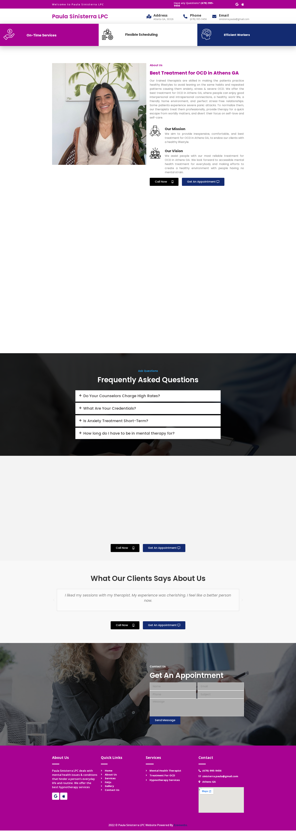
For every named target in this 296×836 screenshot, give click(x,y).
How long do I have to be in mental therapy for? (129, 433)
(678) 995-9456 (198, 19)
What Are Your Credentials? (109, 408)
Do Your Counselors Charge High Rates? (121, 396)
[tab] (148, 396)
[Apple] (242, 4)
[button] (164, 182)
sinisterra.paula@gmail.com (234, 19)
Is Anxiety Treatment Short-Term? (115, 420)
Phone (195, 15)
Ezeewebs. (181, 825)
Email (224, 15)
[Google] (236, 4)
